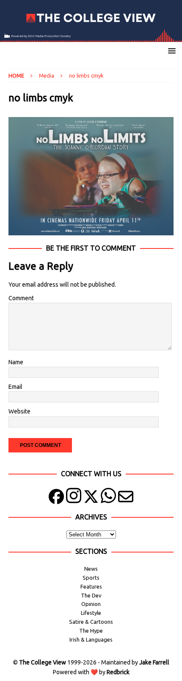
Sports (91, 578)
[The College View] (91, 37)
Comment (21, 298)
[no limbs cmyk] (91, 230)
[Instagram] (73, 498)
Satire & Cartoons (91, 622)
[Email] (125, 498)
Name (15, 362)
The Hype (91, 631)
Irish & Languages (91, 639)
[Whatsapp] (108, 498)
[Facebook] (56, 498)
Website (19, 411)
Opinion (91, 604)
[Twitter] (91, 498)
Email (15, 386)
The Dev (91, 595)
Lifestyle (91, 613)
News (91, 569)
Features (91, 586)
